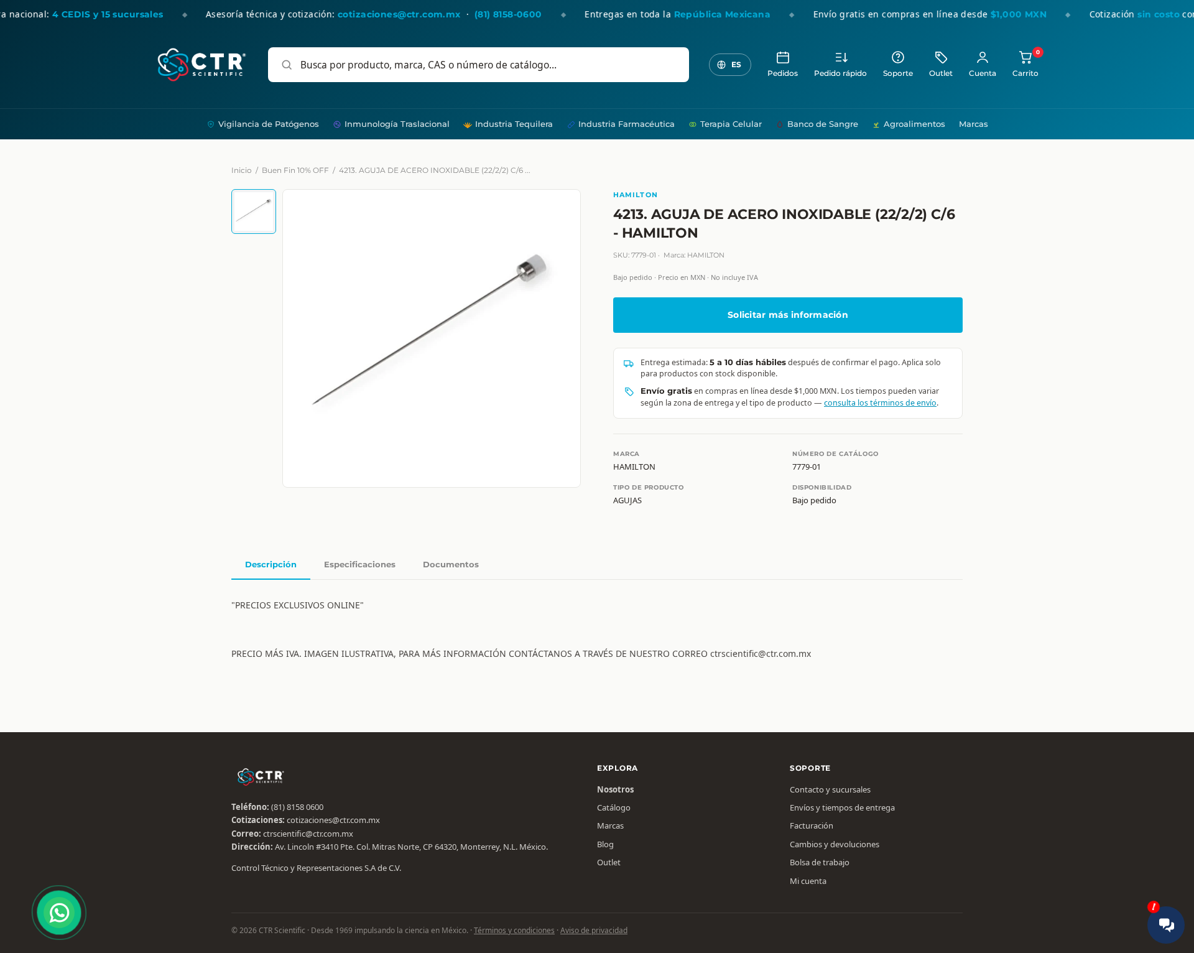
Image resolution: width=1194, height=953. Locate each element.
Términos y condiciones (514, 930)
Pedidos (782, 73)
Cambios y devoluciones (834, 844)
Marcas (973, 124)
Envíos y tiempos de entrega (842, 807)
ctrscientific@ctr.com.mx (308, 833)
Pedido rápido (840, 73)
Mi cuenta (808, 880)
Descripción (271, 564)
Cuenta (982, 73)
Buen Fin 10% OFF (295, 170)
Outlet (941, 73)
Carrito (1025, 64)
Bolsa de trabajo (819, 862)
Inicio (241, 170)
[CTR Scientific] (201, 64)
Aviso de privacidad (593, 930)
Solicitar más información (788, 314)
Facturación (811, 825)
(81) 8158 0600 (297, 806)
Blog (605, 844)
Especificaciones (360, 564)
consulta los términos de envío (880, 402)
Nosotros (615, 789)
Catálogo (614, 807)
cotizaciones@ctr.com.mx (333, 819)
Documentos (451, 564)
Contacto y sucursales (830, 789)
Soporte (898, 73)
